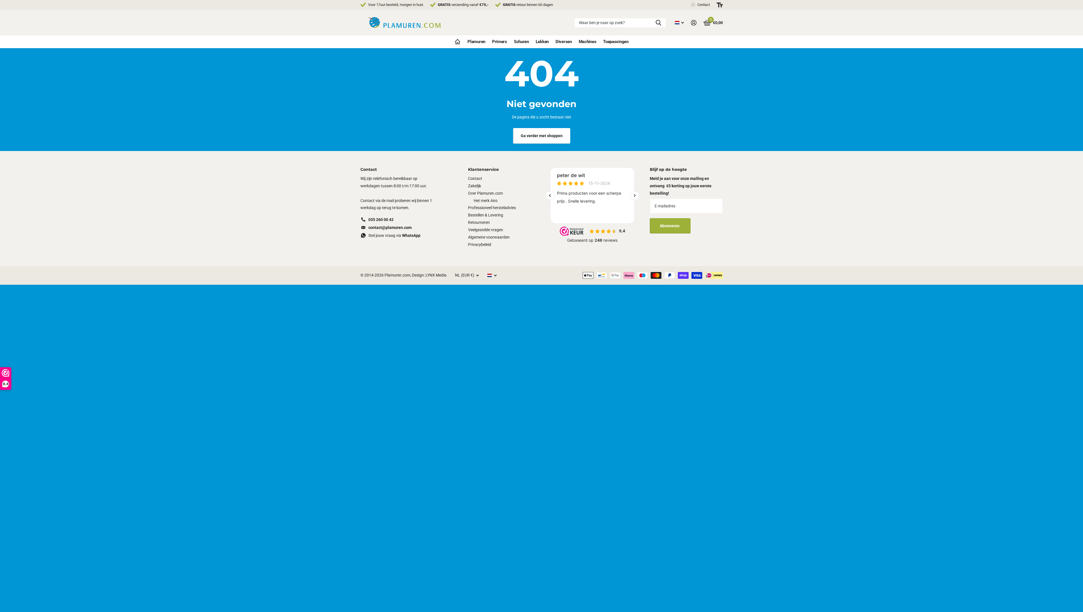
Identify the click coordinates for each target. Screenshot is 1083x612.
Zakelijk (474, 186)
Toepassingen (615, 41)
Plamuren (476, 41)
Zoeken (658, 23)
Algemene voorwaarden (489, 237)
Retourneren (479, 222)
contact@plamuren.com (390, 227)
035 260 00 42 (381, 219)
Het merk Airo (485, 200)
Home (457, 41)
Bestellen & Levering (485, 215)
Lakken (542, 41)
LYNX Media (436, 275)
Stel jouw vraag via (394, 235)
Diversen (564, 41)
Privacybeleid (479, 244)
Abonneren (670, 226)
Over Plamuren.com (485, 193)
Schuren (521, 41)
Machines (588, 41)
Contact (475, 178)
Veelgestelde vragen (485, 230)
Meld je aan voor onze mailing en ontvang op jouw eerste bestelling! (681, 186)
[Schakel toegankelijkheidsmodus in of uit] (720, 5)
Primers (499, 41)
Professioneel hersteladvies (492, 207)
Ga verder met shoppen (542, 135)
